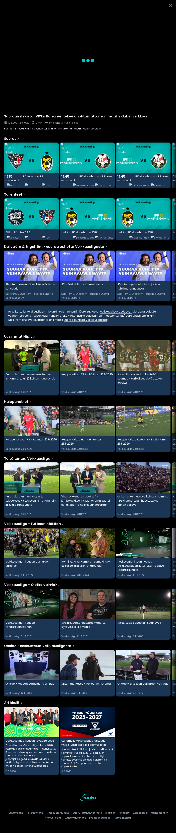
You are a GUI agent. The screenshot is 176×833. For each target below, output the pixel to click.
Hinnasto (124, 812)
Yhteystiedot (53, 817)
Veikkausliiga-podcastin (116, 312)
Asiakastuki (140, 812)
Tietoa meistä (122, 817)
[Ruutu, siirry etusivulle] (88, 798)
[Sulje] (170, 5)
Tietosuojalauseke (57, 812)
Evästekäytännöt (75, 817)
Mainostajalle (159, 812)
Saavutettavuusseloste (87, 812)
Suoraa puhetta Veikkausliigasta (85, 320)
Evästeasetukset (99, 817)
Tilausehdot (35, 812)
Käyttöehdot (16, 812)
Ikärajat (110, 812)
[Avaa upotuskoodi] (169, 15)
